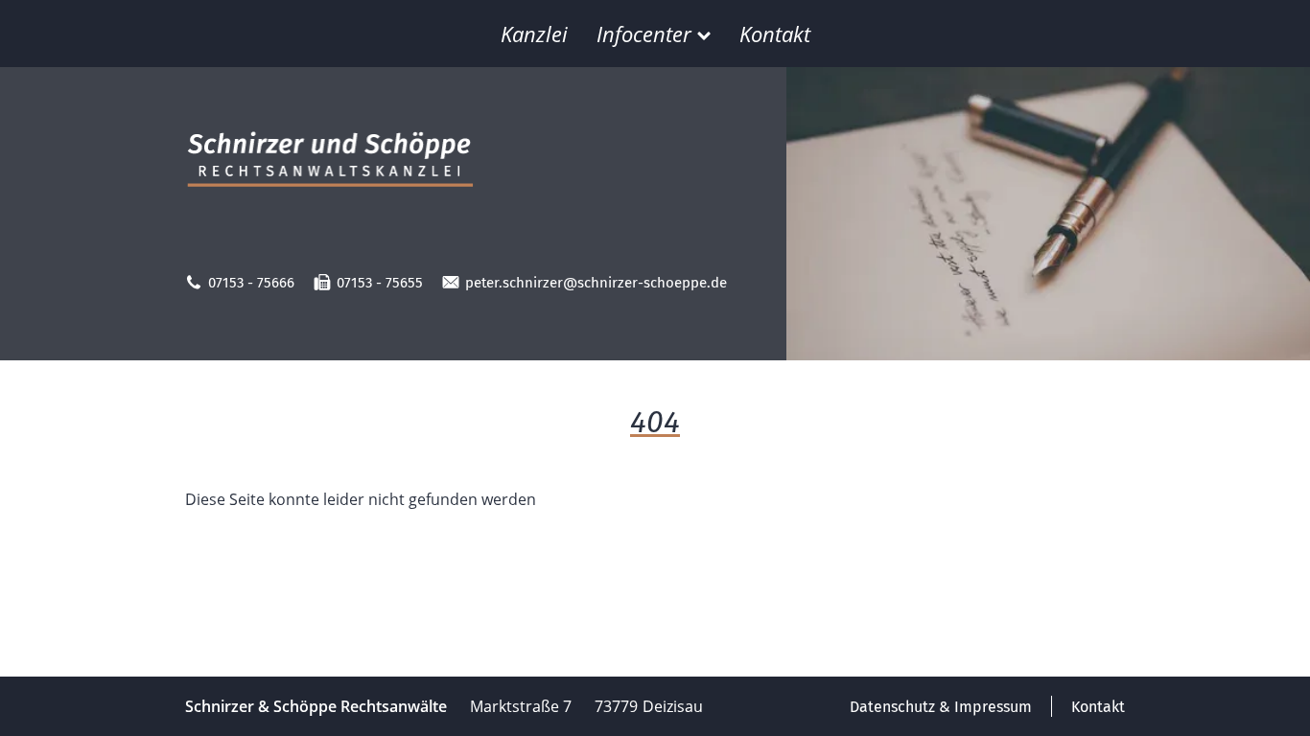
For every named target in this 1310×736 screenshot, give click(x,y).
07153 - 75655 (380, 282)
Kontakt (774, 33)
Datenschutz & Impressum (941, 707)
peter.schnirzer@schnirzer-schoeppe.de (596, 282)
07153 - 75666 (251, 282)
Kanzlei (534, 33)
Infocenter (644, 33)
